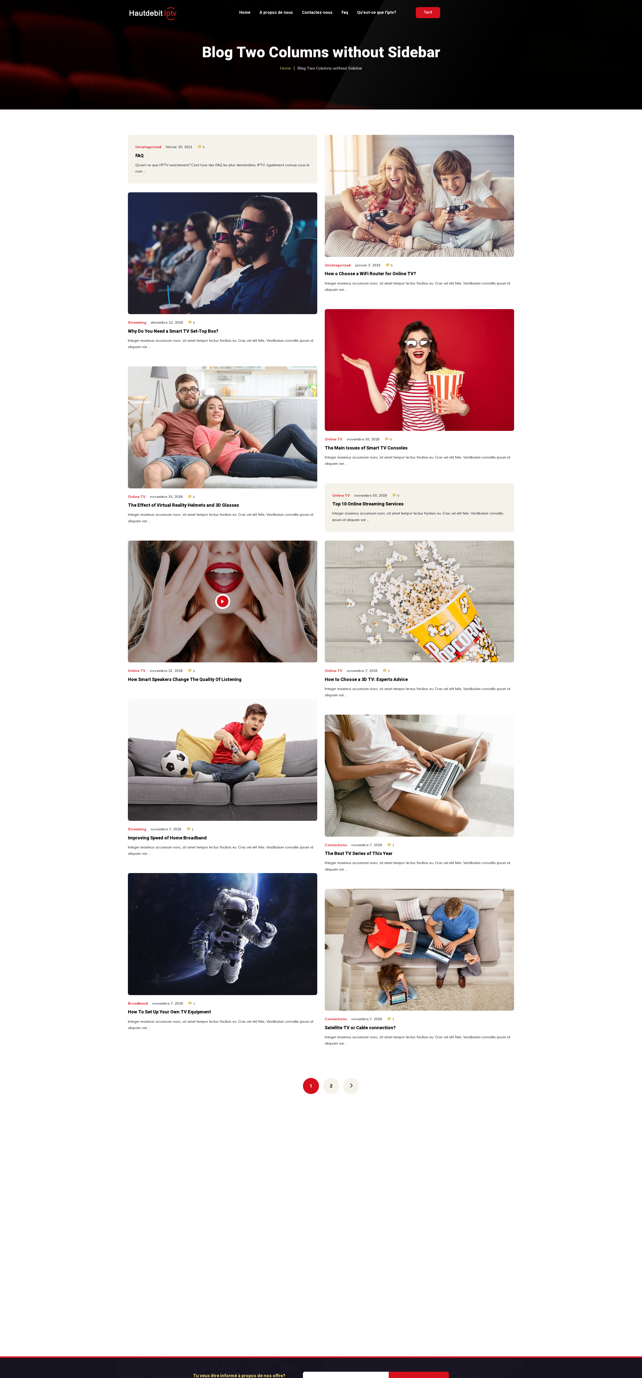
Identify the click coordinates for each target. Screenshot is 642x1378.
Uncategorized (148, 147)
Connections (336, 845)
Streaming (137, 322)
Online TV (333, 439)
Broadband (138, 1003)
